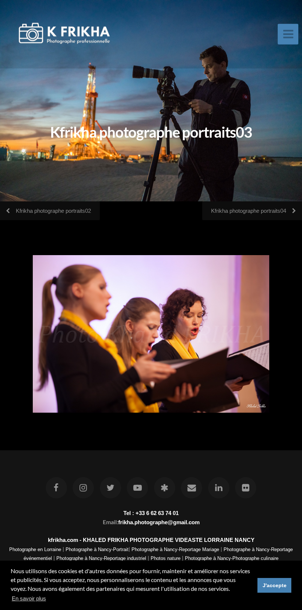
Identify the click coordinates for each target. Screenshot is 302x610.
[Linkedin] (218, 487)
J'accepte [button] (275, 585)
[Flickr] (245, 487)
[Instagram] (83, 487)
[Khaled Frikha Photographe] (164, 487)
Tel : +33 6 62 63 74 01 (151, 513)
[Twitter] (110, 487)
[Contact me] (191, 487)
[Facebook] (56, 487)
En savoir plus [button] (29, 598)
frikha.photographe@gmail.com (159, 522)
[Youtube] (137, 487)
